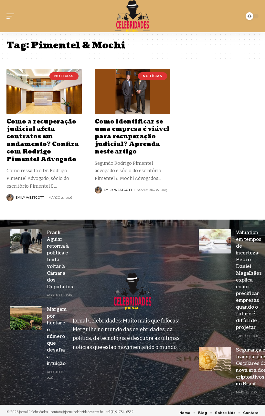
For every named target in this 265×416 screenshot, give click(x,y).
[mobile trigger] (11, 16)
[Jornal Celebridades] (132, 16)
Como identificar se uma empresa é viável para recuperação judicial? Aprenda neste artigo (132, 137)
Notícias (64, 76)
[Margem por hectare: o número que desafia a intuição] (26, 318)
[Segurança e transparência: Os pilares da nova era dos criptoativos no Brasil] (215, 359)
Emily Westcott (30, 197)
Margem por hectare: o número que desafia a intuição (57, 336)
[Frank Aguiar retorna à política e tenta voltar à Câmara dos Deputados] (26, 241)
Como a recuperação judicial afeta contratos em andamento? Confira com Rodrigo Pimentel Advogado (42, 140)
